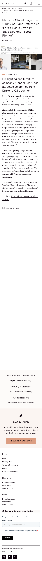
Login (4, 468)
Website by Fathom (8, 551)
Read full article (14, 281)
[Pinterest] (10, 557)
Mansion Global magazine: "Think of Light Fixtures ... (17, 11)
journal (19, 8)
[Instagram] (5, 557)
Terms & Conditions (10, 465)
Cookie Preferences (10, 471)
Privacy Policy (8, 462)
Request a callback (21, 441)
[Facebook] (15, 557)
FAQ (4, 459)
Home (4, 8)
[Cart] (31, 3)
